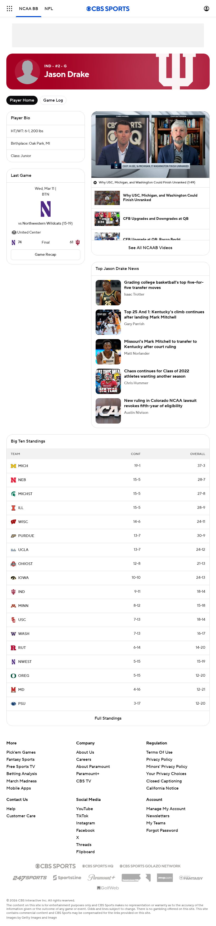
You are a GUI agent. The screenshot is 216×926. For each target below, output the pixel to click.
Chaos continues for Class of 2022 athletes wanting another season (156, 373)
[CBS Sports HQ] (97, 865)
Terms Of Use (159, 752)
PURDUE (26, 536)
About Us (85, 752)
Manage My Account (165, 808)
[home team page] (45, 209)
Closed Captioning (164, 775)
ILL (20, 508)
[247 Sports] (30, 876)
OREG (23, 675)
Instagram (85, 823)
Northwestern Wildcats (41, 223)
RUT (22, 647)
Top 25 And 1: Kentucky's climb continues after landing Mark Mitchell (164, 314)
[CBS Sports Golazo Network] (150, 865)
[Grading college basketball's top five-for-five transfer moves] (108, 292)
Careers (83, 759)
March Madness (21, 781)
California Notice (162, 783)
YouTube (84, 808)
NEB (22, 480)
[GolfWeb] (108, 888)
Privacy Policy (159, 759)
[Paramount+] (101, 876)
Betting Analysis (21, 773)
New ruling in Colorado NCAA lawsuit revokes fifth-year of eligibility (160, 403)
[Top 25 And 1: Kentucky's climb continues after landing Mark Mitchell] (108, 322)
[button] (9, 8)
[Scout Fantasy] (191, 877)
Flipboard (85, 851)
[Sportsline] (67, 877)
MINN (23, 606)
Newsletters (157, 816)
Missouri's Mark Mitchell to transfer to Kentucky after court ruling (160, 344)
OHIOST (25, 564)
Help (11, 808)
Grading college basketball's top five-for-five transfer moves (164, 285)
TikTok (82, 816)
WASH (24, 633)
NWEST (25, 661)
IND (21, 592)
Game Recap (45, 254)
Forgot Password (162, 830)
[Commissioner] (136, 875)
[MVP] (165, 875)
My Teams (155, 823)
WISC (23, 522)
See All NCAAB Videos (150, 247)
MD (21, 689)
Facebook (85, 830)
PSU (22, 703)
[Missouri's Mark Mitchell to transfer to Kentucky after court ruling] (108, 351)
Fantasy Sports (20, 759)
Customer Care (21, 816)
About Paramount (93, 766)
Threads (83, 844)
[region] (150, 144)
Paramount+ (87, 773)
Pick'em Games (21, 752)
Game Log (53, 100)
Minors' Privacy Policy (166, 766)
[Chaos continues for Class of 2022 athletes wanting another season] (108, 381)
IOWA (23, 578)
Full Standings (108, 718)
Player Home (22, 100)
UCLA (23, 550)
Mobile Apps (18, 788)
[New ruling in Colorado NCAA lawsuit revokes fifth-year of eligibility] (108, 411)
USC (22, 620)
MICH (23, 466)
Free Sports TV (20, 766)
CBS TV (83, 781)
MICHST (25, 494)
